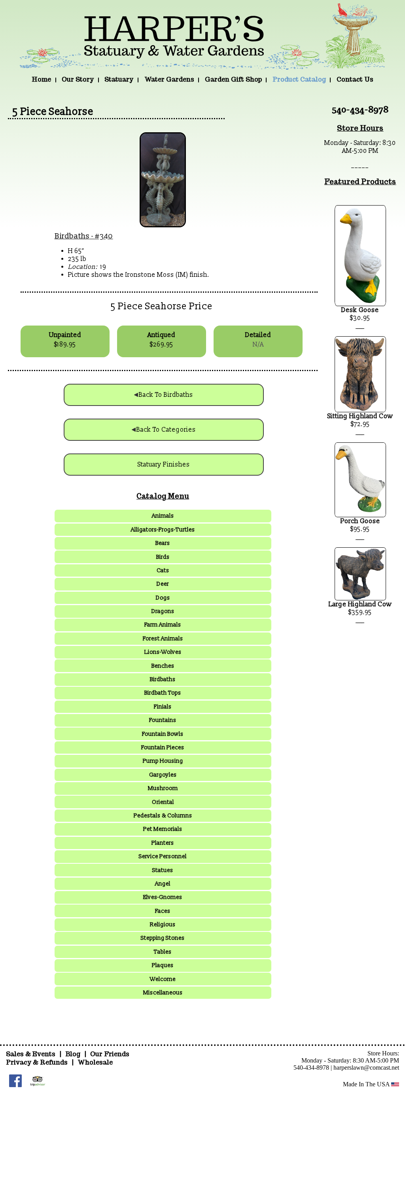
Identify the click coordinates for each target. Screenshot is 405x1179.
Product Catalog (299, 79)
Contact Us (355, 79)
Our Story (78, 79)
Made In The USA (367, 1084)
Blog (73, 1054)
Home (41, 79)
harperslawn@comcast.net (366, 1067)
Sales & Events (31, 1054)
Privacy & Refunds (37, 1062)
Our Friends (109, 1054)
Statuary (118, 79)
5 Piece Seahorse (53, 111)
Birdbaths (72, 236)
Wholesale (95, 1062)
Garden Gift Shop (233, 79)
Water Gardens (169, 79)
